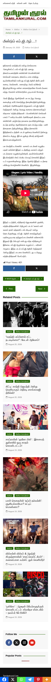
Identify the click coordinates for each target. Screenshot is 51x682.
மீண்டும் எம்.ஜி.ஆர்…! (33, 279)
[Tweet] (37, 56)
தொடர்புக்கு (33, 3)
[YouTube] (32, 642)
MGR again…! (12, 279)
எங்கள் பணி (22, 3)
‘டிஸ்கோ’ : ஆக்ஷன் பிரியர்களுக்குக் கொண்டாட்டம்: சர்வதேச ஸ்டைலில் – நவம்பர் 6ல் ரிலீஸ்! (25, 609)
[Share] (14, 56)
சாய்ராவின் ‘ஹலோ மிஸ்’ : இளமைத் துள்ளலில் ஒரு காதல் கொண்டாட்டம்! (25, 442)
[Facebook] (9, 642)
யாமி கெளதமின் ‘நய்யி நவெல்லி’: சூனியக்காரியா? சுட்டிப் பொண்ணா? (24, 503)
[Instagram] (24, 642)
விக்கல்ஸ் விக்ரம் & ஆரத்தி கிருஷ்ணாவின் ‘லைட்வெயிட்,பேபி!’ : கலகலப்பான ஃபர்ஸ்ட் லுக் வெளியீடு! (25, 556)
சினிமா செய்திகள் (32, 47)
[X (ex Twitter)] (16, 642)
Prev (11, 289)
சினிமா (9, 332)
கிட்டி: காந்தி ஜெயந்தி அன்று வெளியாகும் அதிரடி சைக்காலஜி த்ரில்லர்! (23, 389)
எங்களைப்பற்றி (9, 3)
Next (40, 289)
